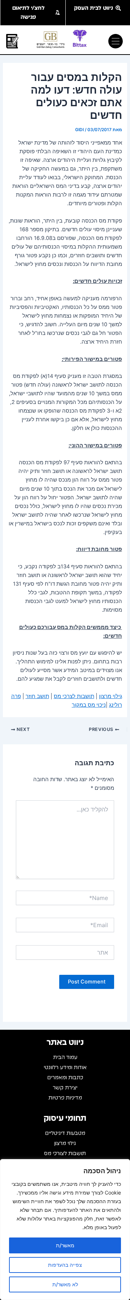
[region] (65, 1229)
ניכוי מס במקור (89, 705)
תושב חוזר (37, 696)
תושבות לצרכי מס (74, 696)
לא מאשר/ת (65, 1284)
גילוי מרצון (110, 696)
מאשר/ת (65, 1245)
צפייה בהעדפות (65, 1265)
